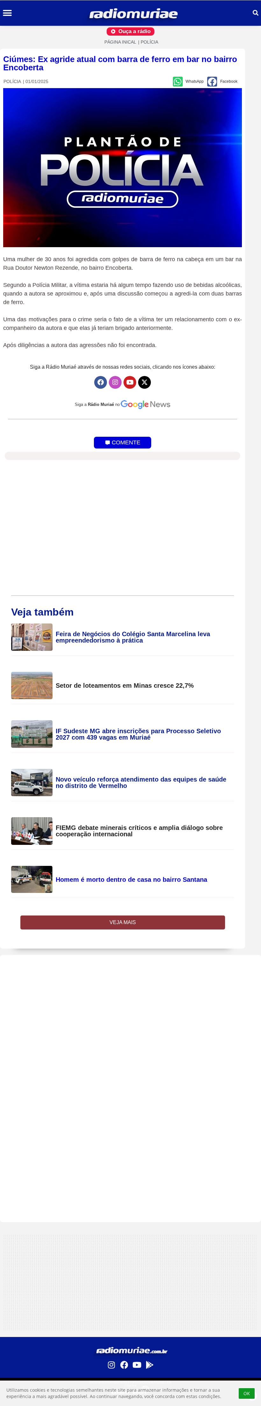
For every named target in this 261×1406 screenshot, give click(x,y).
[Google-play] (149, 1365)
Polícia (149, 42)
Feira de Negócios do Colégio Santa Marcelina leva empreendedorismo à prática (133, 637)
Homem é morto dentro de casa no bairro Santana (131, 879)
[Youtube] (129, 382)
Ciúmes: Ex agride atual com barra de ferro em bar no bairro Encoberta (120, 63)
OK (246, 1393)
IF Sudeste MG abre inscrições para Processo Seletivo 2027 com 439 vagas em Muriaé (138, 734)
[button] (7, 13)
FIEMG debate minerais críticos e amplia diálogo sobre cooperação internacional (139, 831)
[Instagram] (115, 382)
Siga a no (97, 404)
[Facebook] (100, 382)
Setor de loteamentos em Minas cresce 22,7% (126, 685)
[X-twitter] (144, 382)
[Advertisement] (130, 999)
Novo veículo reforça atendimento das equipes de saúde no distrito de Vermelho (141, 782)
